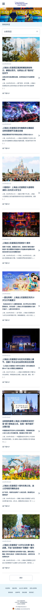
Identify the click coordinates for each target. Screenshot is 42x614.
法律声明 (17, 592)
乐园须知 (7, 588)
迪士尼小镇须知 (23, 588)
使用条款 (10, 592)
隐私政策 (24, 592)
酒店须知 (14, 588)
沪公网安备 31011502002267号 (22, 609)
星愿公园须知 (33, 588)
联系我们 (31, 592)
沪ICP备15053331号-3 (21, 606)
